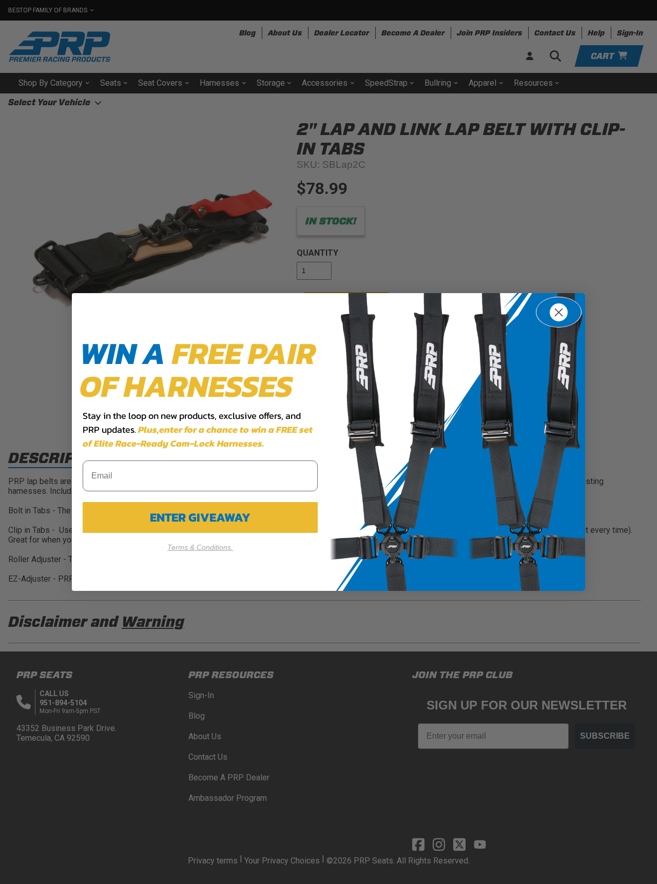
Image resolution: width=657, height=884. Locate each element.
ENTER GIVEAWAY (200, 517)
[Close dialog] (558, 312)
